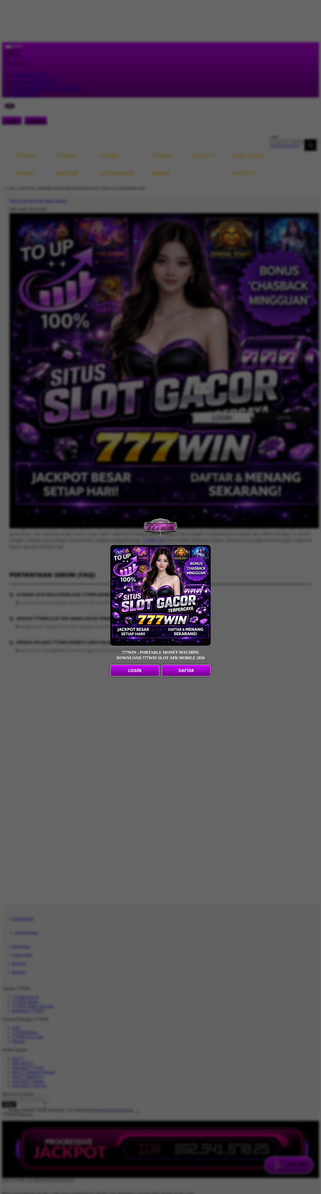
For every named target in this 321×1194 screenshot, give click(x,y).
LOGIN (134, 670)
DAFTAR (186, 670)
